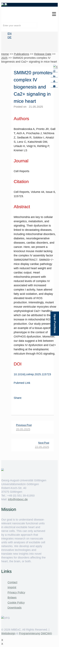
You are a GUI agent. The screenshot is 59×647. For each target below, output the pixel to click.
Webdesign (8, 633)
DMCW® (46, 633)
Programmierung (29, 633)
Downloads (15, 607)
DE (9, 37)
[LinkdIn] (54, 76)
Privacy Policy (16, 592)
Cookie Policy (16, 602)
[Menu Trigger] (54, 13)
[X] (55, 67)
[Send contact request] (54, 86)
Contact (12, 582)
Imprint (12, 587)
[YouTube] (54, 81)
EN (9, 33)
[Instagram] (54, 71)
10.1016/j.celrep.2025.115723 (32, 374)
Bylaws (12, 597)
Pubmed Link (22, 382)
